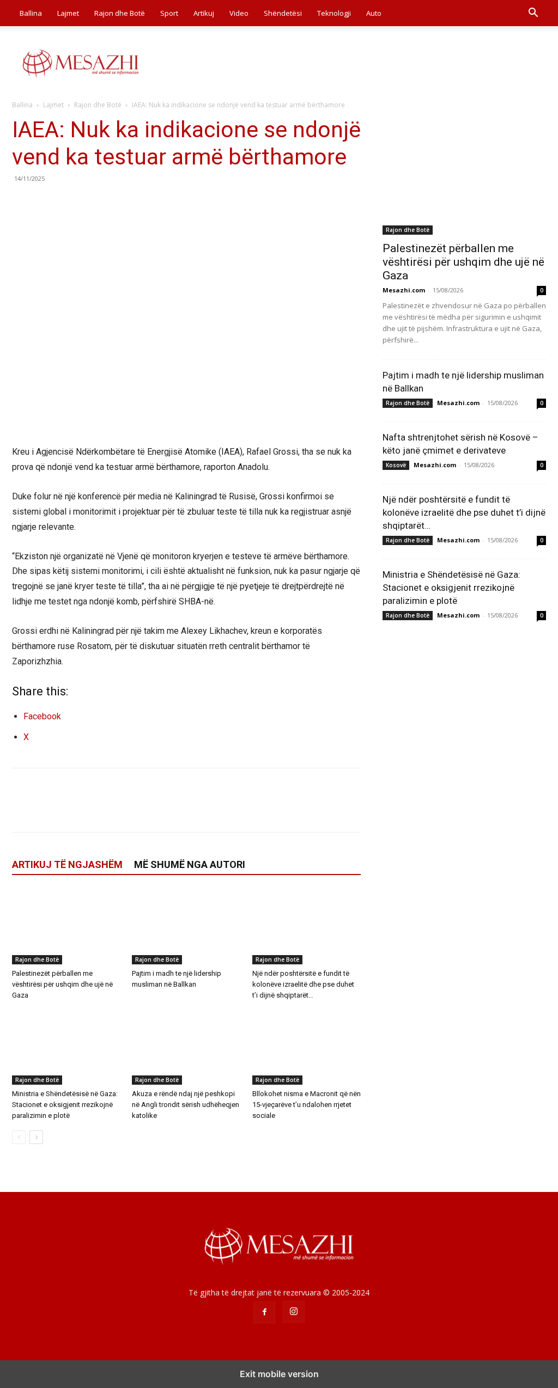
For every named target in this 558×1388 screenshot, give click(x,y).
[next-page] (36, 1137)
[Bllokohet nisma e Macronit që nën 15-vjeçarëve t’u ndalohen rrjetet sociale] (306, 1047)
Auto (373, 13)
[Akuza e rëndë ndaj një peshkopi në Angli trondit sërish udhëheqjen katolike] (186, 1047)
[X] (48, 203)
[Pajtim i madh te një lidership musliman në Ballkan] (186, 927)
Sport (169, 13)
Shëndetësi (283, 13)
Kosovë (396, 465)
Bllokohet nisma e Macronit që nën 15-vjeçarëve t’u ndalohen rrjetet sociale (306, 1105)
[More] (123, 203)
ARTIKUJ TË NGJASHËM (67, 864)
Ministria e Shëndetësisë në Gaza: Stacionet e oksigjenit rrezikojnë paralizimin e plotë (65, 1105)
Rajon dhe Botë (119, 13)
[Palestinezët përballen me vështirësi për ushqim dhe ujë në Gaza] (66, 927)
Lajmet (68, 13)
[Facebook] (23, 203)
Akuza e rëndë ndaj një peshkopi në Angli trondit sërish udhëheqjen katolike (185, 1105)
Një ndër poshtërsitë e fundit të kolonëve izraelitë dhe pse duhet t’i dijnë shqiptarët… (303, 984)
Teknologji (334, 13)
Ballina (31, 13)
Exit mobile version (279, 1373)
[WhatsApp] (98, 203)
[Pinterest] (73, 203)
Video (238, 13)
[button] (533, 14)
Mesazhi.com (404, 290)
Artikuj (203, 13)
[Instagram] (294, 1312)
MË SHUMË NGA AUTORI (189, 864)
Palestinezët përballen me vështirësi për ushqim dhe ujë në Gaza (62, 984)
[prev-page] (19, 1137)
